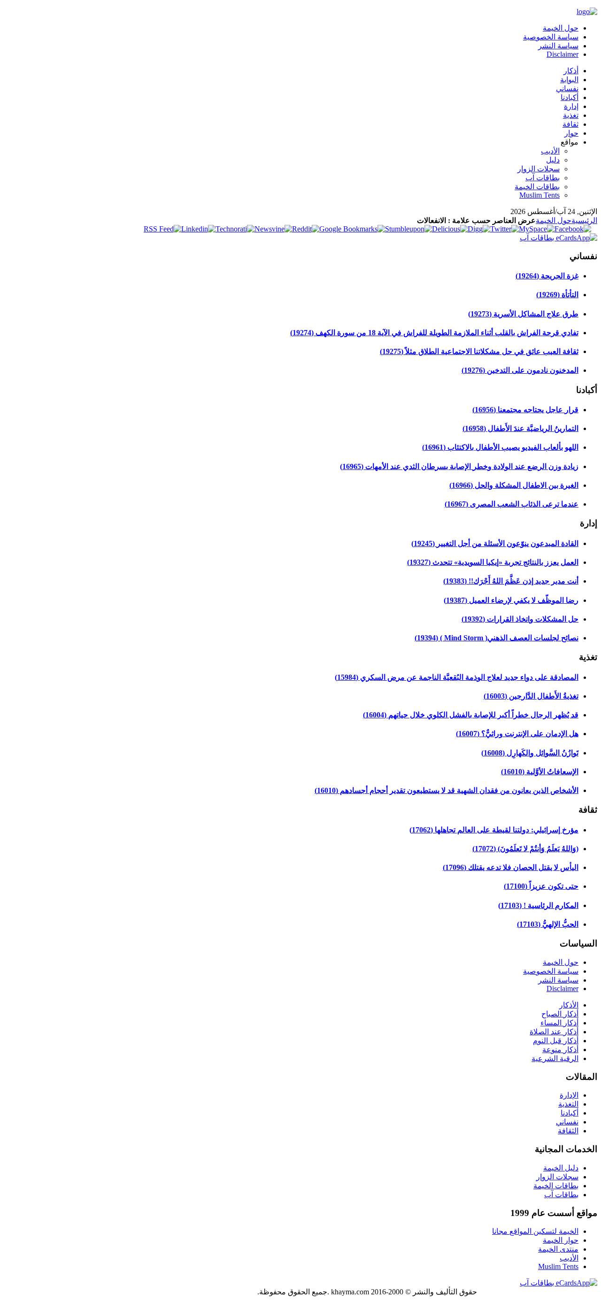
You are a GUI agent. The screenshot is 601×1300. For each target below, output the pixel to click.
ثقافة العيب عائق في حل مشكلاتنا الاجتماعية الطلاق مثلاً (479, 351)
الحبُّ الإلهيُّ (547, 924)
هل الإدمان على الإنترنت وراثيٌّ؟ (517, 734)
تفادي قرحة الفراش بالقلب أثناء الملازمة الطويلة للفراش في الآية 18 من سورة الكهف (434, 333)
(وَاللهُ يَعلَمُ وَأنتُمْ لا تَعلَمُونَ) (525, 849)
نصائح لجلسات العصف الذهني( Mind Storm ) (496, 638)
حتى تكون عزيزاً (541, 886)
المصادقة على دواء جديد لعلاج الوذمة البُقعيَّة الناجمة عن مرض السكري (456, 677)
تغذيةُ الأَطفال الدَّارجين (531, 696)
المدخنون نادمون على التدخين (520, 370)
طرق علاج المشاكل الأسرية (523, 314)
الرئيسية (584, 220)
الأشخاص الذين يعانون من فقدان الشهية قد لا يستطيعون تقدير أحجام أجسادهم (446, 790)
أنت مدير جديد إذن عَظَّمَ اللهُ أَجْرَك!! (510, 581)
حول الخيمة (553, 220)
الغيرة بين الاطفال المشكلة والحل (513, 485)
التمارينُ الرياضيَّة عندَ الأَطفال (520, 428)
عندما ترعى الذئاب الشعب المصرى (511, 504)
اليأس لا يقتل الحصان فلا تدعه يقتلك (510, 867)
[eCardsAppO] (558, 1283)
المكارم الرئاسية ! (538, 905)
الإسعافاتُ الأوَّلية (539, 772)
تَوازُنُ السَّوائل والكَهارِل (529, 753)
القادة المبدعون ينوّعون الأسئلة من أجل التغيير (494, 543)
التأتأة (557, 295)
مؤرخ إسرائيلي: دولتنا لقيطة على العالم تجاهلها (493, 830)
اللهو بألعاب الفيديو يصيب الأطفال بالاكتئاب (500, 447)
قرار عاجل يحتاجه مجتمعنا (525, 410)
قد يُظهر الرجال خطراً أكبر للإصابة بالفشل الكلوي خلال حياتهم (470, 715)
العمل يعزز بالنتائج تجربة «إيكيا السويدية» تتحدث (492, 562)
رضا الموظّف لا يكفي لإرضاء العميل (511, 600)
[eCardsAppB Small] (558, 238)
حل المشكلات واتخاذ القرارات (520, 619)
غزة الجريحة (547, 276)
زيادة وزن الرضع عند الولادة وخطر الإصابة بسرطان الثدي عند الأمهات (459, 466)
